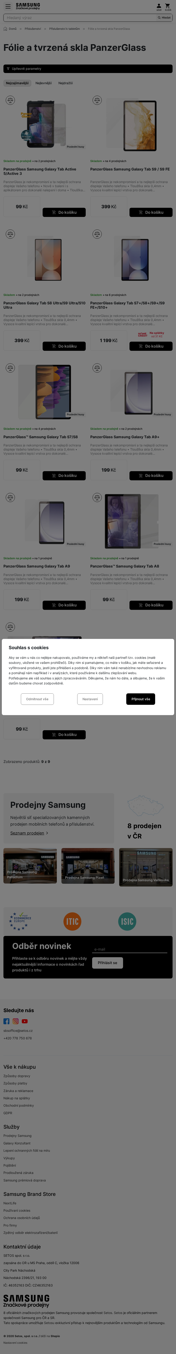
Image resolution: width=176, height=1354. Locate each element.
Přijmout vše (141, 699)
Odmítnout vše (37, 699)
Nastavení (90, 699)
